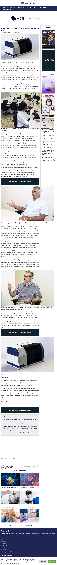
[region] (28, 561)
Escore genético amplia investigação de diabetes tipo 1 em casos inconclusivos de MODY (20, 421)
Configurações (43, 561)
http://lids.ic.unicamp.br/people (20, 176)
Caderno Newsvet (4, 545)
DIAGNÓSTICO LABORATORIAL (9, 7)
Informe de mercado (4, 543)
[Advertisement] (20, 448)
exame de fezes (3, 458)
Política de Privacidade (6, 555)
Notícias (2, 26)
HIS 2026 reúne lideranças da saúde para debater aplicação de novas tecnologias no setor (48, 159)
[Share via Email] (30, 462)
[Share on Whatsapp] (28, 462)
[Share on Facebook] (19, 462)
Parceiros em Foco (7, 9)
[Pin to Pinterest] (22, 462)
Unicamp (6, 401)
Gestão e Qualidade (31, 7)
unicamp (14, 458)
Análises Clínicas (4, 539)
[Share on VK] (26, 462)
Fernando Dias (8, 32)
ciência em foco (21, 7)
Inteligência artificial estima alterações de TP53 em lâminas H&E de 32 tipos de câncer (20, 426)
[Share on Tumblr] (24, 462)
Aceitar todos (51, 561)
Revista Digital (3, 547)
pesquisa (9, 458)
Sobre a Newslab (42, 7)
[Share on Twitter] (20, 462)
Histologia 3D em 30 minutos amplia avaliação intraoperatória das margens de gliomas (19, 419)
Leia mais (17, 563)
